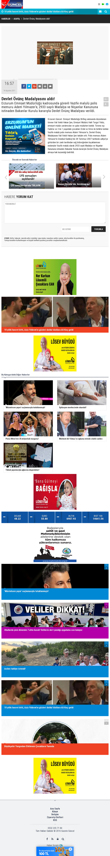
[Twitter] (29, 86)
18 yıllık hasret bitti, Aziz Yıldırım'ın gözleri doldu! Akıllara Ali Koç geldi (38, 11)
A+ (106, 99)
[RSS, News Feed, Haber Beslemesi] (52, 839)
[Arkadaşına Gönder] (39, 86)
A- (106, 104)
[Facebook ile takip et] (47, 839)
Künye (55, 811)
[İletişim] (100, 11)
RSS (55, 820)
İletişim (55, 814)
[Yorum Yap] (50, 86)
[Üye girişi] (57, 839)
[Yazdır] (45, 86)
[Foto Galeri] (107, 4)
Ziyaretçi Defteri (55, 817)
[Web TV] (103, 4)
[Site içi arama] (105, 11)
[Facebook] (23, 86)
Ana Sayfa (55, 808)
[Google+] (34, 86)
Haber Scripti (53, 845)
